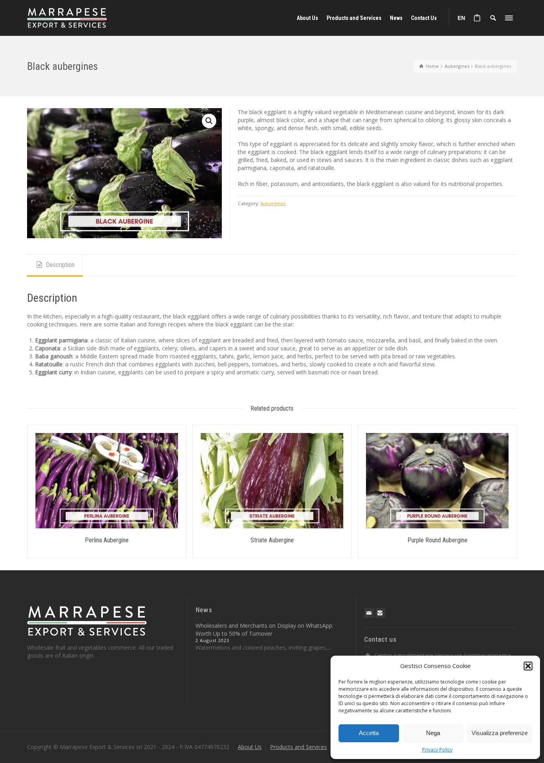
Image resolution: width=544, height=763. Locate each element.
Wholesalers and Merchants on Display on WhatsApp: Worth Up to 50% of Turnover (264, 629)
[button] (528, 666)
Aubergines (273, 203)
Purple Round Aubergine (437, 540)
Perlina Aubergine (107, 540)
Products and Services (298, 747)
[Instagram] (380, 613)
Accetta (369, 732)
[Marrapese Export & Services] (67, 17)
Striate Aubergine (272, 540)
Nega (433, 732)
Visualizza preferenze (500, 732)
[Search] (493, 18)
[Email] (369, 613)
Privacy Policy (437, 749)
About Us (250, 747)
